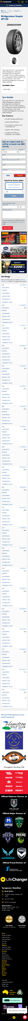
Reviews (4, 973)
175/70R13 (22, 325)
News (3, 971)
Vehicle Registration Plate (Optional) (8, 204)
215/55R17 (22, 690)
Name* (4, 155)
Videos (4, 975)
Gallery (4, 969)
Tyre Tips (4, 943)
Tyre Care (4, 941)
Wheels (4, 945)
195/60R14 (22, 528)
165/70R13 (22, 305)
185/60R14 (22, 467)
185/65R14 (22, 487)
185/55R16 (22, 609)
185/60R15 (22, 548)
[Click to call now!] (18, 2)
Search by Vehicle (6, 935)
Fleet (3, 967)
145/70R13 (22, 285)
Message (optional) (7, 210)
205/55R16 (22, 669)
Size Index (4, 980)
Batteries (4, 953)
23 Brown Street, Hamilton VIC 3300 (14, 895)
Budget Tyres (5, 984)
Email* (4, 165)
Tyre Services (5, 955)
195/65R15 (22, 568)
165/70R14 (22, 386)
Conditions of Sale (20, 1013)
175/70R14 (22, 426)
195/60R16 (22, 649)
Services (4, 951)
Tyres (3, 933)
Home (4, 11)
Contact (4, 963)
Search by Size (6, 937)
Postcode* (5, 170)
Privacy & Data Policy (10, 1013)
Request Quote (7, 228)
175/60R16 (22, 588)
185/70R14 (22, 507)
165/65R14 (22, 366)
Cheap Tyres (5, 986)
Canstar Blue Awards (7, 982)
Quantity (21, 150)
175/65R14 (22, 406)
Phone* (10, 160)
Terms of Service (20, 222)
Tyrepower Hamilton (15, 5)
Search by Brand (6, 939)
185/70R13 (22, 346)
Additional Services (7, 959)
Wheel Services (6, 957)
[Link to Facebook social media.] (14, 1017)
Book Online (6, 965)
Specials (4, 961)
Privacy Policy (9, 222)
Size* (3, 150)
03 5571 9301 (9, 899)
